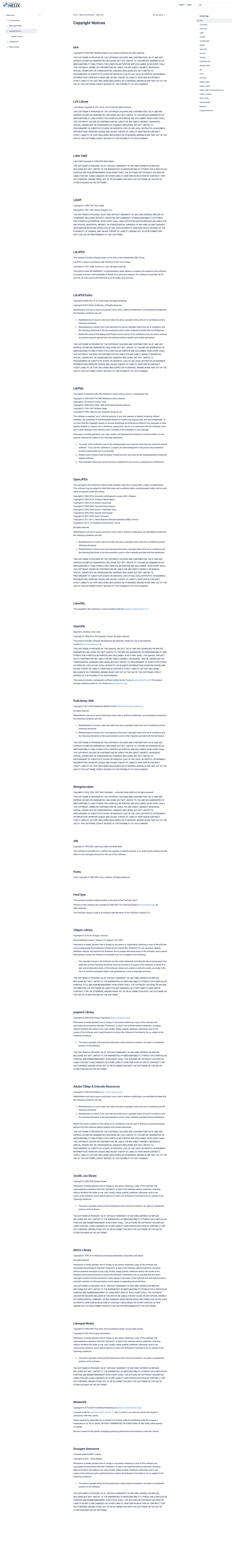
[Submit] (200, 5)
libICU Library (204, 98)
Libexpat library (205, 102)
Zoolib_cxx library (206, 94)
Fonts (202, 74)
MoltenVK (203, 106)
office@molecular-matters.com (130, 706)
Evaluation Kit (13, 42)
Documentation (14, 20)
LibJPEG (203, 37)
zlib (201, 70)
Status (189, 5)
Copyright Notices (15, 31)
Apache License (17, 36)
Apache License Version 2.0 (136, 609)
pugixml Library (205, 86)
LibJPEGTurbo (204, 41)
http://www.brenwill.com (130, 1408)
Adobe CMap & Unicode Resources (212, 90)
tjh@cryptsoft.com (118, 683)
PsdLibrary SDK (205, 61)
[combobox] (215, 5)
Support (181, 5)
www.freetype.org (146, 905)
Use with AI (159, 15)
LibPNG (202, 45)
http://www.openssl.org (90, 644)
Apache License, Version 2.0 (102, 1412)
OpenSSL (203, 57)
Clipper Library (204, 82)
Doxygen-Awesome (206, 110)
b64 (201, 21)
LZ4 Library (203, 25)
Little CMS (203, 29)
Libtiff (202, 33)
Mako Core (10, 15)
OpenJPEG (203, 49)
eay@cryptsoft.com (141, 680)
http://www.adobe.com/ (111, 1092)
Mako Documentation (86, 15)
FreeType (203, 78)
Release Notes (14, 47)
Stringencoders (205, 66)
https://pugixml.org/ (120, 1018)
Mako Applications (15, 26)
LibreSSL (203, 53)
